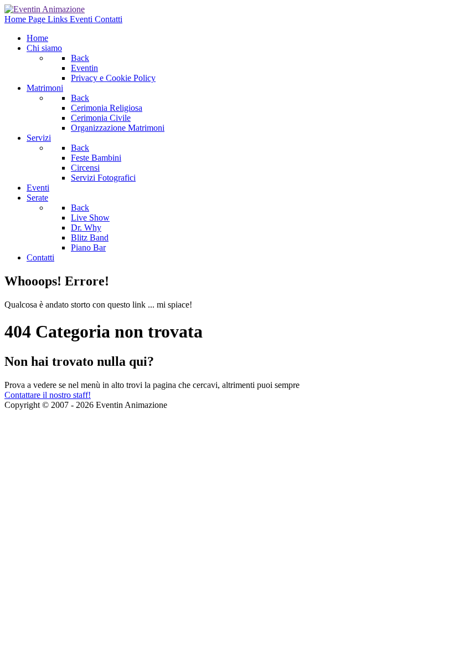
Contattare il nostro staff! (47, 395)
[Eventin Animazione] (44, 9)
